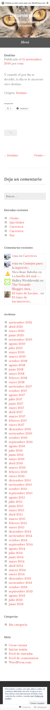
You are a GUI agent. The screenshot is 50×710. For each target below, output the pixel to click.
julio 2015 (15, 502)
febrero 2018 (18, 378)
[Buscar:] (25, 196)
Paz (12, 235)
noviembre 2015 (20, 484)
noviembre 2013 (20, 583)
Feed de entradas (21, 653)
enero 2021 (17, 331)
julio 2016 (16, 450)
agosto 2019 (17, 344)
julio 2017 (15, 399)
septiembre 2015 (21, 493)
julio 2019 (16, 348)
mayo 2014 (16, 561)
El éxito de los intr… (26, 293)
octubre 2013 (18, 587)
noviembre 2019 (20, 339)
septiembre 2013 (21, 591)
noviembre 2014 (20, 536)
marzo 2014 (17, 570)
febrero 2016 (18, 472)
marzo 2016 (17, 467)
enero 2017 (16, 425)
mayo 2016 (16, 459)
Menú (25, 42)
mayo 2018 (16, 373)
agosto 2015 (17, 497)
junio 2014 (16, 557)
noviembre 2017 (20, 386)
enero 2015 (16, 527)
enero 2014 (17, 574)
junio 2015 (16, 506)
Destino (21, 93)
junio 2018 (16, 369)
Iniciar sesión (18, 649)
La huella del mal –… (26, 276)
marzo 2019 (17, 356)
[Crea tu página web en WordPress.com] (25, 3)
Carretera (16, 226)
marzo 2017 (17, 416)
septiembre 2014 (21, 544)
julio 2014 (16, 553)
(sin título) (17, 222)
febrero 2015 (18, 523)
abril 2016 (16, 463)
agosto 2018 (17, 365)
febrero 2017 (18, 420)
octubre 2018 (18, 361)
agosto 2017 (17, 395)
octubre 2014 (18, 540)
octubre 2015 (18, 489)
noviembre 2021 (20, 322)
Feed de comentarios (23, 658)
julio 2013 (16, 600)
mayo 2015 (16, 510)
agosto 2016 (17, 446)
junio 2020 (16, 335)
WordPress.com (20, 662)
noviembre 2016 (20, 433)
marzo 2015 (17, 519)
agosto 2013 (17, 595)
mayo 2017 (16, 408)
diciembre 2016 (20, 429)
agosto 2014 (17, 548)
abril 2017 (16, 412)
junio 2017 (16, 403)
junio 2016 (16, 455)
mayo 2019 (16, 352)
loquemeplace (25, 15)
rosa (20, 63)
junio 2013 (16, 604)
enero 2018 (17, 382)
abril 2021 (16, 326)
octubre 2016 (18, 437)
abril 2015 (16, 514)
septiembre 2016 (21, 442)
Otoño (38, 155)
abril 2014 (16, 566)
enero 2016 (17, 476)
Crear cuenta (18, 645)
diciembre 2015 (20, 480)
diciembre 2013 (20, 578)
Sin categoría (18, 624)
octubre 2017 (18, 391)
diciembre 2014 (20, 531)
